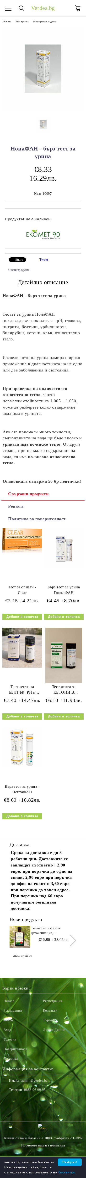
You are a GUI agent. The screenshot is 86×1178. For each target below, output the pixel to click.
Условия (10, 1039)
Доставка (11, 1059)
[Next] (70, 940)
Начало (7, 21)
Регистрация (52, 1001)
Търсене (49, 1020)
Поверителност (15, 1049)
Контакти (50, 1010)
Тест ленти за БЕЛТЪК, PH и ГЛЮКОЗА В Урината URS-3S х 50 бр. (22, 690)
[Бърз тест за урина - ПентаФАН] (22, 766)
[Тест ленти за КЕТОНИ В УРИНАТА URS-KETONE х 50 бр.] (63, 682)
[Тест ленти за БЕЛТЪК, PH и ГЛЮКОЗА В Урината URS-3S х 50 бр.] (22, 666)
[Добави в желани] (74, 217)
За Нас (9, 1020)
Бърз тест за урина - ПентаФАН (22, 789)
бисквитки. (67, 1172)
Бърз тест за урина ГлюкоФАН (64, 590)
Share (19, 259)
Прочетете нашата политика (43, 1145)
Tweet (43, 259)
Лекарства (22, 21)
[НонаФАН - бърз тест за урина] (43, 109)
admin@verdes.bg (34, 1080)
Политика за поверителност (37, 518)
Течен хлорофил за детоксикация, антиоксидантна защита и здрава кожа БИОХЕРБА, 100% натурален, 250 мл (51, 931)
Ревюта (15, 506)
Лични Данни (54, 1030)
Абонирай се (22, 956)
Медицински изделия (45, 21)
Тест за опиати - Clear (22, 590)
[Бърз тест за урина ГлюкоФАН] (64, 567)
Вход (7, 1030)
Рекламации (13, 1010)
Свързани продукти (28, 493)
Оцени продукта (18, 270)
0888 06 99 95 (34, 1090)
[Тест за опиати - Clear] (22, 552)
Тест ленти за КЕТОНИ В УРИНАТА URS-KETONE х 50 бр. (63, 690)
